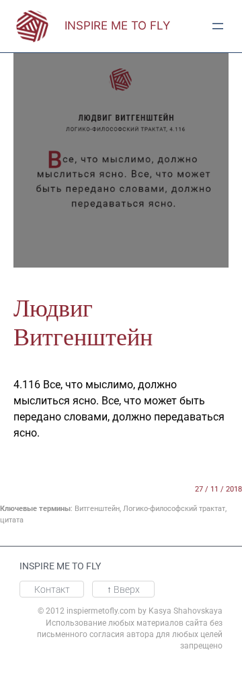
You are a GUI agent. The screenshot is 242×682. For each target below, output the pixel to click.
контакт (52, 589)
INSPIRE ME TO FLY (117, 25)
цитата (12, 520)
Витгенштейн (97, 508)
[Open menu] (218, 26)
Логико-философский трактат (174, 508)
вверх (123, 589)
